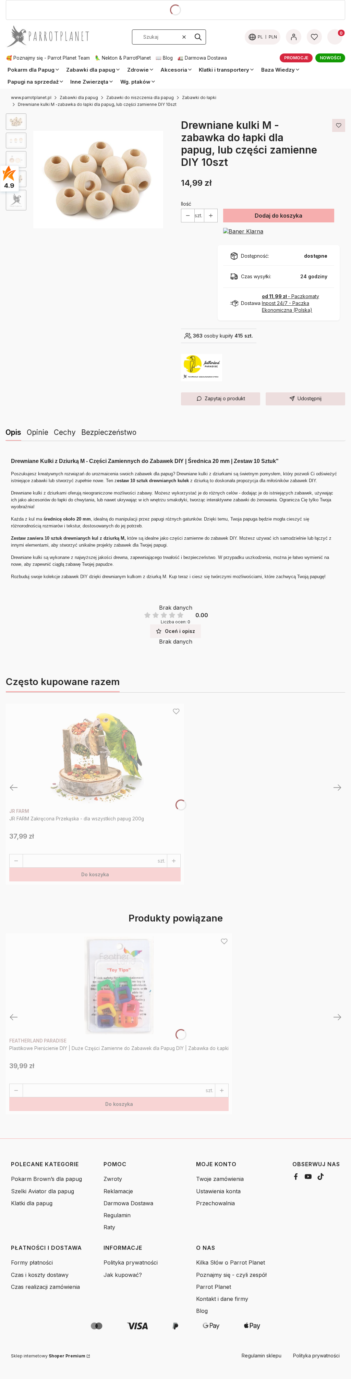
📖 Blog (164, 58)
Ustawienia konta (218, 1191)
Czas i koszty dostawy (40, 1274)
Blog (202, 1310)
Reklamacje (118, 1191)
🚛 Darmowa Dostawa (202, 58)
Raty (109, 1227)
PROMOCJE (296, 57)
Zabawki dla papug (79, 97)
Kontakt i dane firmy (222, 1298)
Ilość (186, 204)
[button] (198, 37)
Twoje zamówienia (220, 1178)
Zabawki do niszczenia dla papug (140, 97)
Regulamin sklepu (261, 1355)
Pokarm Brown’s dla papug (46, 1178)
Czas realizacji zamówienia (45, 1286)
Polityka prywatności (131, 1262)
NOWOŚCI (330, 57)
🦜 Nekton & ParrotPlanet (123, 58)
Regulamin (117, 1215)
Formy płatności (32, 1262)
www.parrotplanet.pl (31, 97)
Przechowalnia (215, 1203)
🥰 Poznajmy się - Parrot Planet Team (48, 58)
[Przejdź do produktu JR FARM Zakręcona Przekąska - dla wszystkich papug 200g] (95, 756)
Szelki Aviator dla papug (42, 1191)
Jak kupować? (123, 1274)
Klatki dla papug (31, 1203)
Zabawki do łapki (199, 97)
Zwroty (113, 1178)
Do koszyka (95, 874)
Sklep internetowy (48, 1355)
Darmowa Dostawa (128, 1203)
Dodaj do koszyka (278, 215)
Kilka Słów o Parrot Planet (230, 1262)
